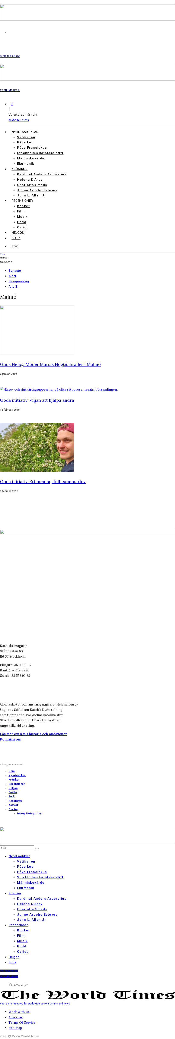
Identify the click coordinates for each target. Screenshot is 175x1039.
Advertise (16, 1017)
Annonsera (15, 800)
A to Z (13, 287)
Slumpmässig (19, 281)
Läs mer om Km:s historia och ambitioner (33, 734)
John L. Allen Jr (31, 195)
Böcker (23, 206)
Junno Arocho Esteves (37, 190)
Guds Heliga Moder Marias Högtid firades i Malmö (50, 364)
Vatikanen (26, 137)
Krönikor (20, 169)
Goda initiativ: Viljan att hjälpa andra (37, 400)
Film (21, 211)
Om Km (13, 809)
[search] (37, 848)
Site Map (15, 1028)
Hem (12, 771)
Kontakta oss (10, 739)
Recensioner (22, 201)
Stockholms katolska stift (40, 153)
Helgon (18, 233)
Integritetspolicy (29, 813)
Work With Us (19, 1012)
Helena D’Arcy (29, 180)
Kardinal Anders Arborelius (41, 174)
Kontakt (13, 805)
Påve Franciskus (32, 148)
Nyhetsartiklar (25, 132)
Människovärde (31, 158)
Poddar (13, 792)
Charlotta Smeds (32, 185)
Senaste (15, 271)
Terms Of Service (22, 1022)
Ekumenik (25, 164)
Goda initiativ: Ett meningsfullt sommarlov (43, 481)
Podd (21, 222)
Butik (16, 238)
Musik (22, 217)
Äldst (12, 276)
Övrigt (22, 227)
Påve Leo (25, 142)
